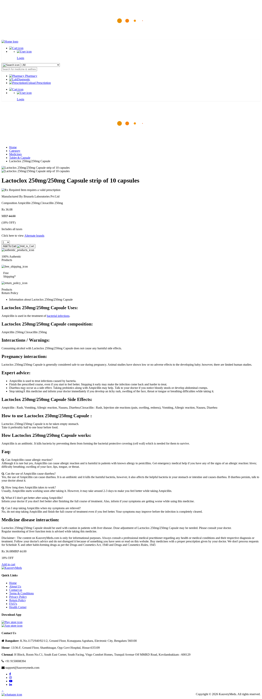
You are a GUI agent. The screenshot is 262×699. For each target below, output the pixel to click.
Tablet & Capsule (19, 157)
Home (13, 147)
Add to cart (8, 564)
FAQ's (13, 603)
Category (14, 150)
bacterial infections (58, 315)
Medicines (15, 154)
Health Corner (17, 607)
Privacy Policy (18, 596)
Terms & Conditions (21, 593)
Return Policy (17, 600)
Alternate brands (34, 235)
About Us (15, 586)
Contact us (15, 590)
